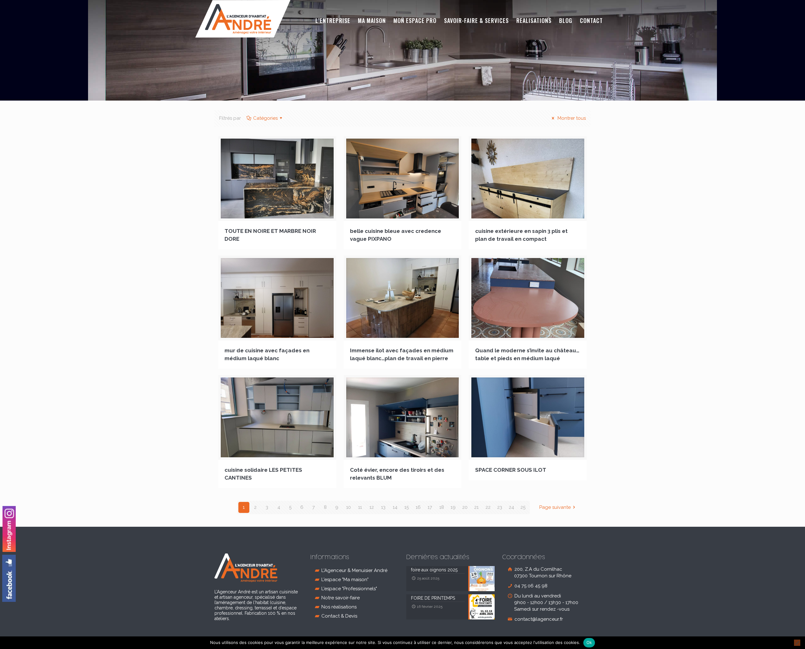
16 (418, 507)
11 (360, 507)
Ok (589, 642)
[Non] (797, 643)
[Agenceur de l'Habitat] (243, 19)
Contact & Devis (339, 616)
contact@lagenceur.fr (538, 619)
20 (465, 507)
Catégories (265, 118)
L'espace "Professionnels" (349, 588)
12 (371, 507)
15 (406, 507)
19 (453, 507)
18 (441, 507)
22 (488, 507)
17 (430, 507)
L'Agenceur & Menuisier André (354, 570)
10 (348, 507)
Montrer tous (571, 118)
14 (395, 507)
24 (511, 507)
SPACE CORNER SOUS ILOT (510, 470)
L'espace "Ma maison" (345, 579)
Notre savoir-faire (340, 598)
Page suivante (555, 507)
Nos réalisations (339, 607)
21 (476, 507)
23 (499, 507)
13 (383, 507)
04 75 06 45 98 (530, 586)
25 (522, 507)
